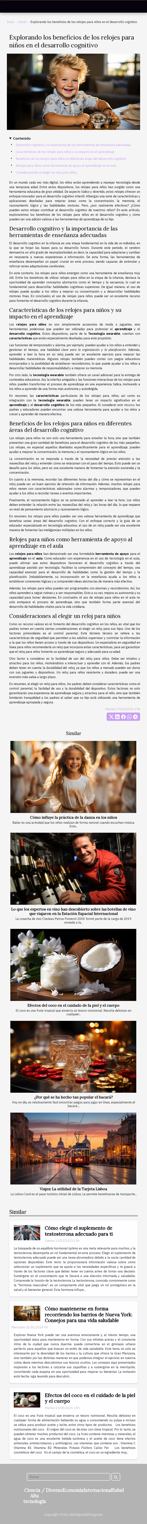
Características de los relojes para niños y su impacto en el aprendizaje (65, 152)
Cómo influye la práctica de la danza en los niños (73, 817)
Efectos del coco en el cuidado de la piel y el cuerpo (73, 1005)
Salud (22, 22)
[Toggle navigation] (9, 6)
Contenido (22, 138)
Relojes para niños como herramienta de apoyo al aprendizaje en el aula (66, 165)
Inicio (10, 22)
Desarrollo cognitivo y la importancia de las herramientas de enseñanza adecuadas (73, 145)
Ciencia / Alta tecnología (34, 1495)
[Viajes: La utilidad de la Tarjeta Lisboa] (73, 1149)
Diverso (54, 1490)
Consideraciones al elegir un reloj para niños (46, 172)
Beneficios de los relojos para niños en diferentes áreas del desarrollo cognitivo (71, 159)
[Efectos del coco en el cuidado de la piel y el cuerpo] (73, 965)
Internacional (98, 1490)
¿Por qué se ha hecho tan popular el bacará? (73, 1097)
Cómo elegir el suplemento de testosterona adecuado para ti (79, 1231)
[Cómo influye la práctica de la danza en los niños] (73, 777)
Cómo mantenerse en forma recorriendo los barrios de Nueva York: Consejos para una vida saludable (88, 1314)
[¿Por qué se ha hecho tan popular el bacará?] (73, 1057)
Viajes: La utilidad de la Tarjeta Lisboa (73, 1189)
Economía (73, 1490)
